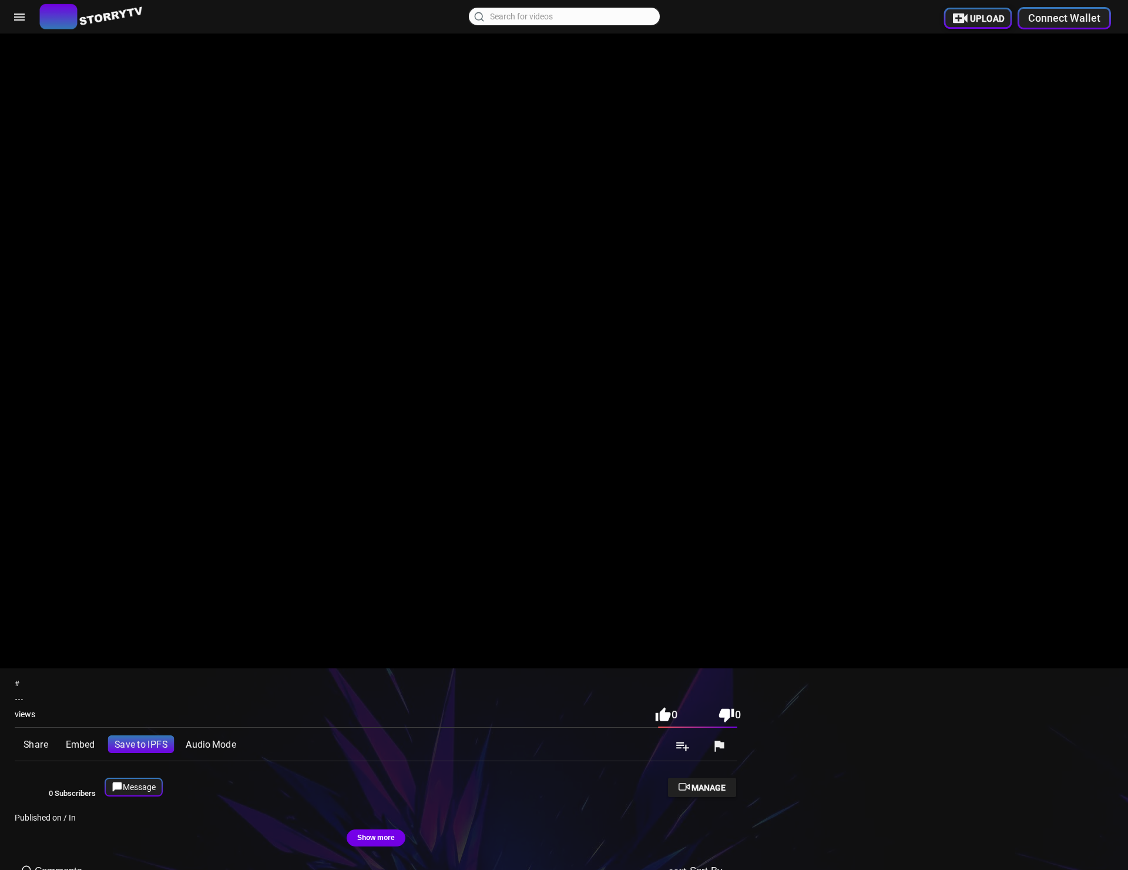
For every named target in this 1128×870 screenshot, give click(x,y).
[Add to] (682, 747)
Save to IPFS (141, 744)
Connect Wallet (1064, 18)
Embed (80, 744)
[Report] (719, 747)
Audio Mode (211, 744)
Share (36, 744)
